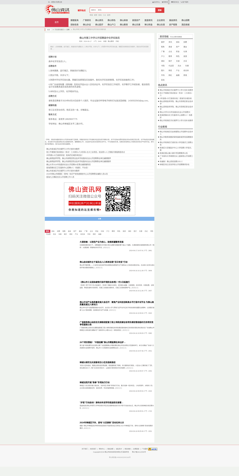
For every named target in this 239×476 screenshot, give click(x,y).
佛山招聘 (185, 20)
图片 (163, 70)
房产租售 (173, 25)
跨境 (185, 75)
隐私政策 (110, 449)
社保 (185, 51)
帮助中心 (102, 449)
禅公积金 (148, 25)
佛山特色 (112, 20)
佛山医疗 (99, 25)
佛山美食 (124, 20)
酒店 (163, 61)
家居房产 (136, 20)
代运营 (171, 66)
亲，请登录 (52, 2)
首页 (57, 22)
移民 (170, 70)
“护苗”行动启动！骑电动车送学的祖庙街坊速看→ (101, 402)
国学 (163, 42)
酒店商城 (185, 25)
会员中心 (157, 2)
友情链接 (136, 449)
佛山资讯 (99, 20)
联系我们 (93, 449)
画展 (177, 75)
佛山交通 (136, 25)
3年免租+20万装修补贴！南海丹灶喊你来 (176, 98)
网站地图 (128, 449)
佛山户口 (112, 25)
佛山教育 (124, 25)
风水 (179, 66)
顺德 (95, 15)
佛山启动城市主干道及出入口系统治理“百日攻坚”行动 (103, 262)
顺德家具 (75, 20)
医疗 (170, 61)
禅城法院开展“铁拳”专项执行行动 (95, 382)
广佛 (163, 51)
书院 (163, 66)
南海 (100, 15)
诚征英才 (119, 449)
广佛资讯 (87, 20)
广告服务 (145, 449)
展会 (185, 47)
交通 (177, 61)
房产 (177, 47)
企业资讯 (161, 20)
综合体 (186, 70)
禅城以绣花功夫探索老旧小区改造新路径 (98, 362)
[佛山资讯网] (57, 9)
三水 (104, 15)
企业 (170, 51)
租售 (163, 47)
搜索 (160, 10)
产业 (177, 70)
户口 (163, 56)
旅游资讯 (148, 20)
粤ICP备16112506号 (139, 452)
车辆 (187, 66)
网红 (170, 75)
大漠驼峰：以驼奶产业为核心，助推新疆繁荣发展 (101, 242)
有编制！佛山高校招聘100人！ (172, 161)
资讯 (170, 42)
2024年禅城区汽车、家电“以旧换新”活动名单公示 (102, 423)
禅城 (91, 15)
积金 (177, 51)
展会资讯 (173, 20)
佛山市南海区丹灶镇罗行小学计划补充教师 (176, 90)
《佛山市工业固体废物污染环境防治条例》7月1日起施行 (105, 282)
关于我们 (85, 449)
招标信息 (75, 25)
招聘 (66, 30)
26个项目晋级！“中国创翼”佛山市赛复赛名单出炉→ (103, 342)
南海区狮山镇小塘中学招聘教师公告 (174, 153)
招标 (177, 42)
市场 (163, 75)
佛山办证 (87, 25)
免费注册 (59, 2)
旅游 (185, 56)
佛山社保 (161, 25)
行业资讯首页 (58, 30)
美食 (170, 47)
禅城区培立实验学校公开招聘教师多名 (174, 164)
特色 (177, 56)
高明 (108, 15)
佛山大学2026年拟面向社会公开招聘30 (175, 112)
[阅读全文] (106, 247)
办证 (185, 61)
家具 (163, 80)
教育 (170, 56)
